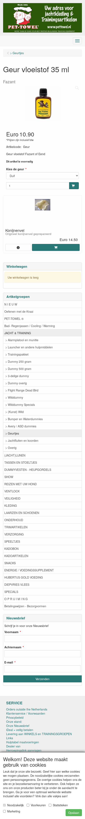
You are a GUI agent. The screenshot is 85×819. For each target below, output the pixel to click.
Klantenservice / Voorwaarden (25, 713)
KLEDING (10, 505)
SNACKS (10, 563)
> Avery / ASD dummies (20, 426)
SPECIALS (11, 592)
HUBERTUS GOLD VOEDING (23, 577)
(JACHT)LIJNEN (14, 455)
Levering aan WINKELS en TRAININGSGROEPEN (39, 734)
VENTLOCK (12, 491)
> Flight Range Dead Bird (21, 390)
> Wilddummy (14, 397)
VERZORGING (14, 534)
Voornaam (11, 632)
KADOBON (11, 549)
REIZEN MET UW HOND (20, 484)
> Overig (11, 448)
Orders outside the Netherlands (26, 709)
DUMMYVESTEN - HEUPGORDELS (27, 470)
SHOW (8, 477)
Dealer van (13, 746)
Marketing (13, 811)
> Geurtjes (12, 433)
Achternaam (12, 647)
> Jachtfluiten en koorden (21, 440)
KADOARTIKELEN (16, 556)
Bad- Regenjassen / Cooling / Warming (29, 326)
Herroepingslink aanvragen (23, 750)
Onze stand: (14, 721)
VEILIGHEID (12, 498)
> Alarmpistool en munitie (21, 340)
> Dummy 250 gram (18, 361)
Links (9, 738)
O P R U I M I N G (16, 599)
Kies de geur (15, 169)
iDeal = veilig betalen (19, 730)
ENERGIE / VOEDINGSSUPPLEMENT (29, 570)
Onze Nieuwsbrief (17, 726)
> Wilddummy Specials (20, 405)
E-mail (8, 662)
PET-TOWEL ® (14, 319)
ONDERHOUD (13, 520)
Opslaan (73, 813)
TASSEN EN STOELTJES (20, 462)
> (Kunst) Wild (14, 412)
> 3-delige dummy (17, 376)
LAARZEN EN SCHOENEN (21, 513)
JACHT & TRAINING (17, 333)
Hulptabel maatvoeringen (22, 742)
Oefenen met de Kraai (18, 311)
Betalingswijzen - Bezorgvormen (25, 606)
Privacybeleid (15, 717)
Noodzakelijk (15, 805)
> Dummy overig (16, 383)
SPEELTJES (12, 541)
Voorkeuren (38, 805)
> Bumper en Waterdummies (24, 419)
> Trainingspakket (16, 354)
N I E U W (10, 304)
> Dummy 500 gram (18, 369)
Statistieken (60, 805)
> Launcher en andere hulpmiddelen (29, 347)
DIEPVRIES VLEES (16, 584)
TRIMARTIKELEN (15, 527)
